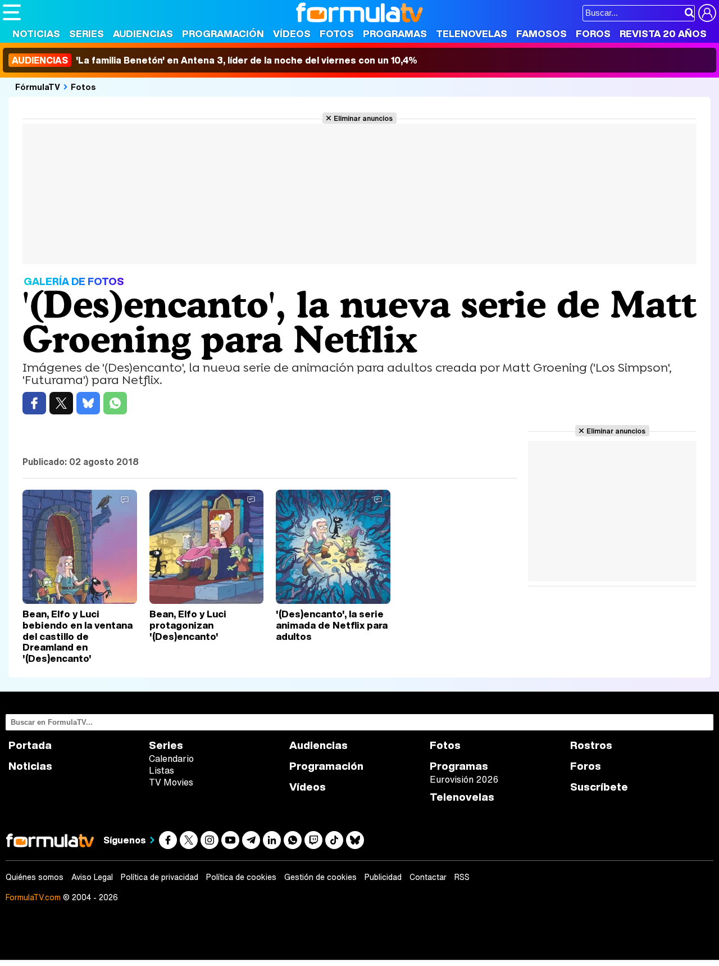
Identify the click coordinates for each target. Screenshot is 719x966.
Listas (161, 770)
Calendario (171, 758)
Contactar (428, 877)
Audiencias (143, 33)
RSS (462, 877)
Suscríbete (599, 786)
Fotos (337, 33)
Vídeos (292, 33)
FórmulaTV (37, 86)
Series (86, 33)
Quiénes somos (34, 877)
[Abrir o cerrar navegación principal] (12, 12)
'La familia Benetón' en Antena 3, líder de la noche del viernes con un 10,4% (214, 60)
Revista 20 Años (663, 33)
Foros (593, 33)
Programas (395, 33)
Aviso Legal (92, 877)
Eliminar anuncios (363, 118)
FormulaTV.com (33, 897)
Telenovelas (471, 33)
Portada (30, 745)
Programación (223, 33)
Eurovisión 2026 (464, 779)
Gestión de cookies (320, 877)
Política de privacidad (159, 877)
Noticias (36, 33)
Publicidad (383, 877)
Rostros (591, 745)
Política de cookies (241, 877)
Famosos (541, 33)
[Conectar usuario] (707, 13)
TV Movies (171, 782)
